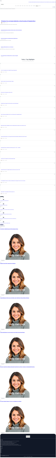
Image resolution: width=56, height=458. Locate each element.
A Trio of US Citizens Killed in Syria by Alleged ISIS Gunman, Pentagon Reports (9, 70)
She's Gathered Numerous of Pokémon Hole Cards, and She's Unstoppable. (9, 55)
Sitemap (31, 456)
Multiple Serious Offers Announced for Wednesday (8, 263)
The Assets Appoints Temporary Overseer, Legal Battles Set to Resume (10, 401)
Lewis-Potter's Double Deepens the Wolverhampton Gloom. (4, 200)
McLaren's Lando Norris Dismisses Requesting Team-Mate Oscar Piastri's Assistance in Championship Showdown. (8, 218)
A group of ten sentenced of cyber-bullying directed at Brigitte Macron (9, 38)
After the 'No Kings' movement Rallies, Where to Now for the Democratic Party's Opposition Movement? (11, 114)
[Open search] (53, 7)
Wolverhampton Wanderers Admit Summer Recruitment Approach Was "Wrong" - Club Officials (10, 147)
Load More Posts (1, 224)
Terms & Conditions (28, 456)
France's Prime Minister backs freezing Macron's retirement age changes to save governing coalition (9, 444)
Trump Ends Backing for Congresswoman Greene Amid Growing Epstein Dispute (12, 332)
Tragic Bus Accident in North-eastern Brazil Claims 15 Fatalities (7, 81)
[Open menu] (54, 7)
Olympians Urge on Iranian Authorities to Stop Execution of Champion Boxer (18, 21)
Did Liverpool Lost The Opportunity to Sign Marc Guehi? (6, 92)
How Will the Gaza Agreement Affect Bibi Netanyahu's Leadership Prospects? (7, 443)
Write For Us (25, 456)
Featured (1, 452)
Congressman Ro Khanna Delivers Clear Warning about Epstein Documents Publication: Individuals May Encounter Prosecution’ (14, 136)
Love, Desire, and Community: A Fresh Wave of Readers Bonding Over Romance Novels (8, 442)
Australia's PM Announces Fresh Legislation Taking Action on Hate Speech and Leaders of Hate (10, 169)
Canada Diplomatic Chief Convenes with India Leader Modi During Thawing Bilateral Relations (7, 209)
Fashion (1, 451)
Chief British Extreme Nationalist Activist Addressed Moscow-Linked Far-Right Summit (9, 103)
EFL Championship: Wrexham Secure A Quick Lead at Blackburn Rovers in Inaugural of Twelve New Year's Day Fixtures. (13, 180)
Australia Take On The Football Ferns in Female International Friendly (8, 158)
